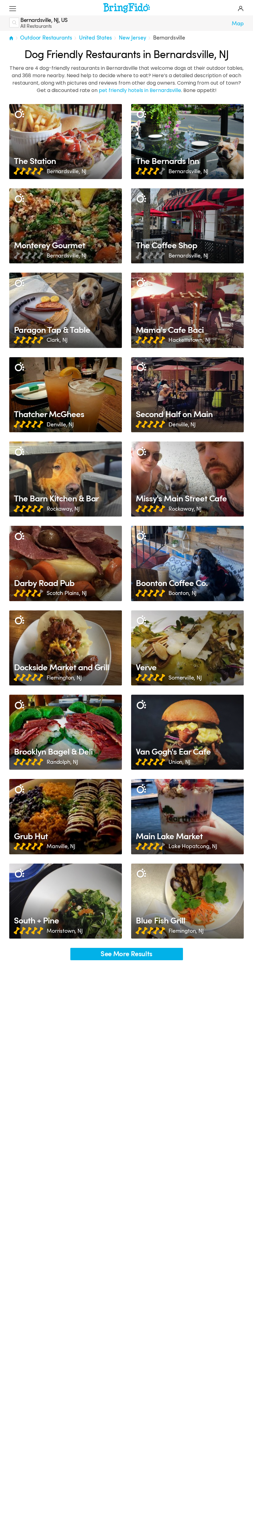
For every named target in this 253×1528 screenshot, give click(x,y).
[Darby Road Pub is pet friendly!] (65, 563)
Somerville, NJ (185, 677)
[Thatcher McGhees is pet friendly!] (65, 394)
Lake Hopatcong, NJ (192, 846)
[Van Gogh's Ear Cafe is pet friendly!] (187, 732)
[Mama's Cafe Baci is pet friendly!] (187, 310)
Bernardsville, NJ (66, 171)
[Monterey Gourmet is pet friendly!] (65, 225)
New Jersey (132, 37)
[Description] (19, 114)
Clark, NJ (57, 340)
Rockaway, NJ (63, 508)
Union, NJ (179, 762)
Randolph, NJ (62, 762)
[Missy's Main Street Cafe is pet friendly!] (187, 479)
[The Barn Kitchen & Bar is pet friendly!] (65, 479)
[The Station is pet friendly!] (65, 141)
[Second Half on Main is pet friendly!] (187, 394)
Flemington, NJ (64, 677)
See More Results (126, 954)
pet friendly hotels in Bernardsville (140, 90)
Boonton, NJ (182, 593)
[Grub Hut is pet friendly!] (65, 816)
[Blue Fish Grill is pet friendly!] (187, 901)
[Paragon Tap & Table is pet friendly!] (65, 310)
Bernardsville (169, 37)
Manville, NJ (61, 846)
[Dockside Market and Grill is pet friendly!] (65, 647)
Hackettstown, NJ (189, 340)
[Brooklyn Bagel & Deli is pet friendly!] (65, 732)
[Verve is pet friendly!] (187, 647)
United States (95, 37)
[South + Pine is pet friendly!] (65, 901)
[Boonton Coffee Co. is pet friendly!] (187, 563)
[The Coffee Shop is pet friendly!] (187, 225)
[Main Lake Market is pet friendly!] (187, 816)
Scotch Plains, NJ (67, 593)
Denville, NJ (60, 424)
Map (238, 23)
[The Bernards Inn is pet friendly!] (187, 141)
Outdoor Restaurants (46, 37)
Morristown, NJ (65, 930)
